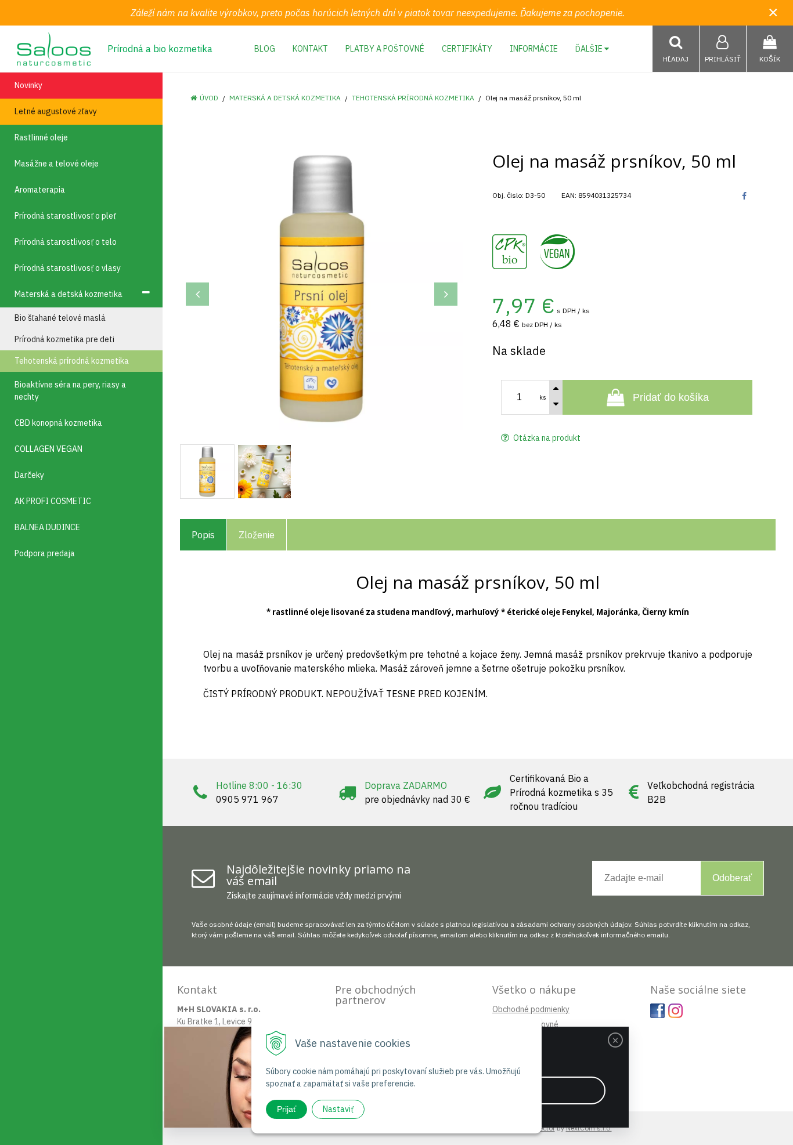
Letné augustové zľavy (56, 111)
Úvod (209, 97)
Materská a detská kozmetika (285, 97)
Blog (264, 49)
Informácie (534, 49)
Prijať (286, 1109)
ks (542, 397)
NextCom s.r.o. (589, 1128)
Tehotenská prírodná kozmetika (413, 97)
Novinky (28, 85)
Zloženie (257, 535)
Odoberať (732, 878)
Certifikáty (467, 49)
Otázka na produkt (546, 438)
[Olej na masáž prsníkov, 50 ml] (321, 288)
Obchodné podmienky (530, 1009)
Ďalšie (589, 49)
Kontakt (310, 49)
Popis (203, 535)
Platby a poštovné (384, 49)
